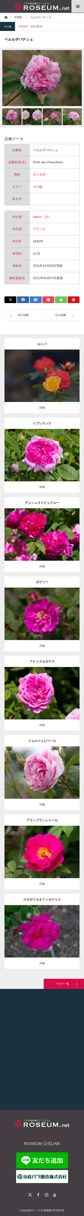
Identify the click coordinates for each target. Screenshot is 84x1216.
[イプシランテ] (42, 463)
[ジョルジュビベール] (42, 779)
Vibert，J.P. (41, 217)
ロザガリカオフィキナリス (42, 899)
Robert (53, 769)
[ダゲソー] (42, 620)
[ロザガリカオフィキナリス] (42, 937)
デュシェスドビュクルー (42, 502)
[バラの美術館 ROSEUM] (42, 6)
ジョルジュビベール (42, 741)
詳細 (42, 407)
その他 (7, 26)
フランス (39, 229)
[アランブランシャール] (42, 858)
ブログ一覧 (62, 983)
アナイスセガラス (42, 661)
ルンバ (42, 344)
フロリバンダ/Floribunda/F (45, 370)
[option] (42, 78)
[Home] (5, 17)
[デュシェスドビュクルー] (42, 543)
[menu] (77, 6)
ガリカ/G (39, 174)
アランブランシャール (42, 820)
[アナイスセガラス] (42, 699)
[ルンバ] (42, 384)
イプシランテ (42, 423)
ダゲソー (42, 582)
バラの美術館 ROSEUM (50, 1210)
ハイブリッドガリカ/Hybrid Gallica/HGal (47, 449)
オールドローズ (40, 610)
